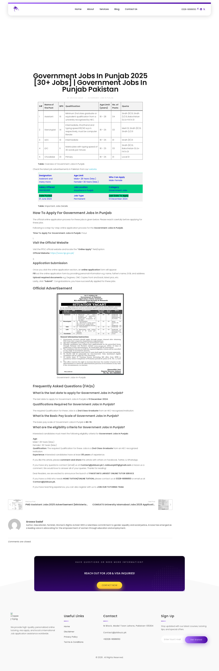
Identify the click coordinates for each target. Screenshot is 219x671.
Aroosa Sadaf (76, 98)
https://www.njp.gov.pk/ (62, 253)
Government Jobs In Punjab (100, 98)
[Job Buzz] (16, 8)
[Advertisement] (109, 44)
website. (93, 169)
